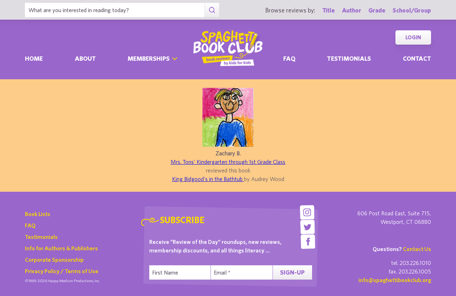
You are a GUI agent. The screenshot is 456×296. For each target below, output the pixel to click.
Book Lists (37, 214)
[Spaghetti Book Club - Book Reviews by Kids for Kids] (228, 48)
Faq (289, 58)
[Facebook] (308, 241)
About (85, 58)
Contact (417, 58)
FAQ (30, 225)
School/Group (412, 10)
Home (34, 58)
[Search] (211, 10)
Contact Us (417, 249)
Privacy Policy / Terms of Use (61, 271)
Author (351, 10)
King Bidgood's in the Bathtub (208, 179)
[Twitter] (307, 227)
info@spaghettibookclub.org (394, 280)
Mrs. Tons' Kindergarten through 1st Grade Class (228, 162)
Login (413, 37)
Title (328, 10)
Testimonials (349, 58)
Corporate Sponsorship (54, 259)
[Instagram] (307, 212)
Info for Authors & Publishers (61, 248)
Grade (376, 10)
